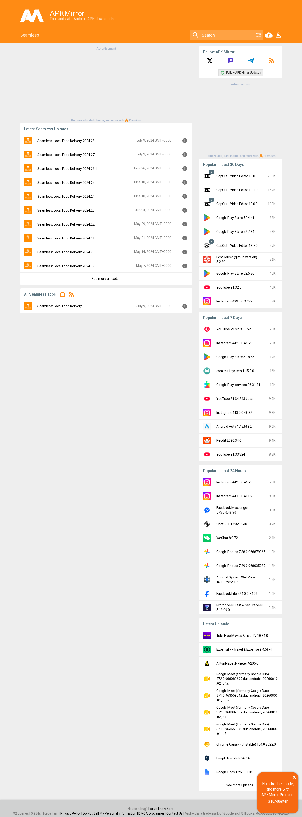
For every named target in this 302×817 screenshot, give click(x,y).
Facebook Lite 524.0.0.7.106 (236, 593)
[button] (62, 295)
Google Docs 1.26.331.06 (234, 772)
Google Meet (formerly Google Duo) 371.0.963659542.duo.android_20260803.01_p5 (247, 729)
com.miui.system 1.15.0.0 (235, 371)
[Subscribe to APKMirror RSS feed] (271, 62)
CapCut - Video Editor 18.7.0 (237, 245)
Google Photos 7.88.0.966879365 (240, 552)
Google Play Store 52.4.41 (235, 218)
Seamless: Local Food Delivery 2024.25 (66, 182)
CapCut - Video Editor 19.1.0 (237, 190)
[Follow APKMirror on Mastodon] (230, 62)
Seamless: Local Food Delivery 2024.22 (66, 224)
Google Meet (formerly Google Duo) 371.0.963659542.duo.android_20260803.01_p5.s (247, 695)
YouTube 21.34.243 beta (234, 399)
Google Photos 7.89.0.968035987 (240, 566)
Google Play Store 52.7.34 (235, 232)
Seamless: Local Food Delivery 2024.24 (66, 196)
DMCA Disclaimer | (152, 813)
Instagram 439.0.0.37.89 (234, 301)
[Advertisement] (106, 84)
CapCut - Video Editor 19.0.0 (237, 204)
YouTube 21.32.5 (228, 287)
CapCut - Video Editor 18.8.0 (237, 176)
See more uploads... (106, 279)
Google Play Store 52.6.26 (235, 273)
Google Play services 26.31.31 (238, 385)
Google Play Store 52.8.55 (235, 357)
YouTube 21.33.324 (230, 454)
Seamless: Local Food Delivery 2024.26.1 (67, 169)
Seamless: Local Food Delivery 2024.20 (66, 252)
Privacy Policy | (71, 813)
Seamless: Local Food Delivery (59, 306)
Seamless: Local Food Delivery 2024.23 (66, 210)
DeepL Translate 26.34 (233, 758)
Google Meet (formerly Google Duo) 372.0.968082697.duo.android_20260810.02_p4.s (247, 678)
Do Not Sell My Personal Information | (110, 813)
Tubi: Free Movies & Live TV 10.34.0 (242, 635)
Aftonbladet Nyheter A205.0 (237, 663)
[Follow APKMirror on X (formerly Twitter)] (210, 62)
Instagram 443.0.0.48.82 (234, 413)
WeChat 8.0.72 (227, 538)
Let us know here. (161, 809)
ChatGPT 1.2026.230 (231, 524)
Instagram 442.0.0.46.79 (234, 343)
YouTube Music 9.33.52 (233, 329)
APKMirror (67, 13)
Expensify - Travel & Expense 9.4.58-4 (244, 649)
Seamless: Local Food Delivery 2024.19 (66, 266)
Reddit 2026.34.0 (228, 440)
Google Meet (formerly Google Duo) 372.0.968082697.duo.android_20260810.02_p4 (247, 712)
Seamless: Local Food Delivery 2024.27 (66, 155)
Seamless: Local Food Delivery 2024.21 (66, 238)
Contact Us (174, 813)
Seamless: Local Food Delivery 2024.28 (66, 141)
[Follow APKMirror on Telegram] (251, 62)
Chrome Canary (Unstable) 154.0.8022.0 (246, 744)
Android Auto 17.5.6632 (234, 426)
